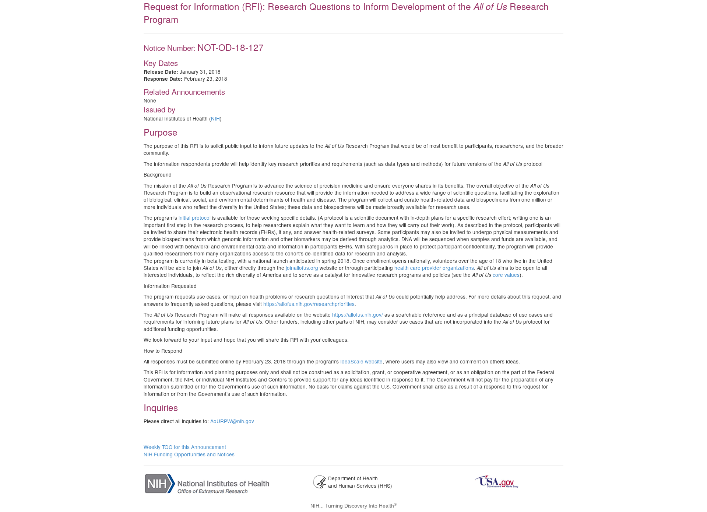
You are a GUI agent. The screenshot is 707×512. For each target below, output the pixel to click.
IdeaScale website (361, 361)
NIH (215, 118)
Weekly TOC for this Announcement (185, 446)
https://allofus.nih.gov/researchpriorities (309, 303)
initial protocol (195, 217)
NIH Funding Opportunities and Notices (189, 454)
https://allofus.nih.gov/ (357, 314)
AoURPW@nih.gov (232, 421)
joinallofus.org (302, 267)
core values (506, 274)
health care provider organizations (434, 267)
